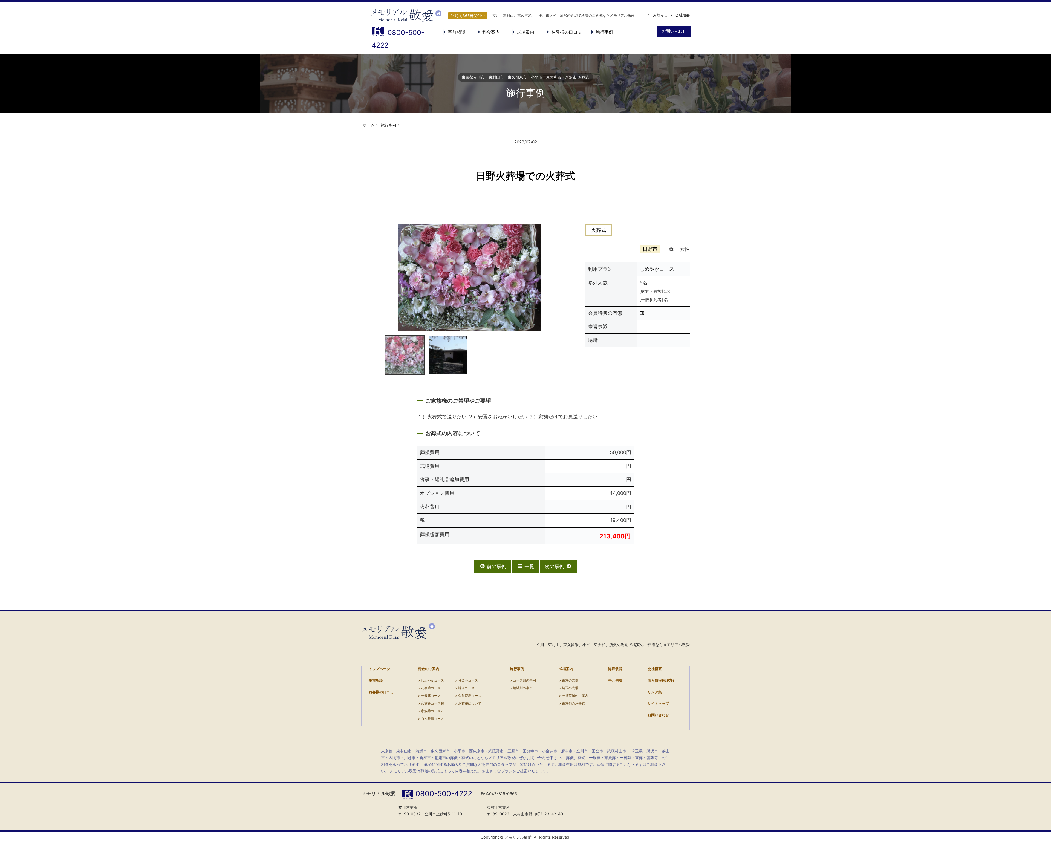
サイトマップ (658, 703)
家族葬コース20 (432, 711)
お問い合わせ (658, 715)
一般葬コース (431, 696)
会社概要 (682, 15)
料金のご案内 (428, 669)
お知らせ (660, 15)
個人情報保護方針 (662, 680)
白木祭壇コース (432, 719)
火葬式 (598, 230)
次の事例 (554, 566)
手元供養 (615, 680)
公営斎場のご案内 (575, 696)
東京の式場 (570, 680)
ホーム (368, 125)
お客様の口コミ (566, 32)
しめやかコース (657, 269)
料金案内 (491, 32)
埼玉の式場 (570, 688)
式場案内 (525, 32)
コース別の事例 (524, 680)
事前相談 (456, 32)
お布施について (469, 703)
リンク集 (655, 692)
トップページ (379, 669)
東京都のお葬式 (573, 703)
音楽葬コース (468, 680)
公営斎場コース (469, 696)
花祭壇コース (431, 688)
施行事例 (604, 32)
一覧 (528, 566)
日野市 (650, 249)
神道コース (466, 688)
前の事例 (495, 566)
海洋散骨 (615, 669)
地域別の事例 (523, 688)
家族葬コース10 (432, 703)
